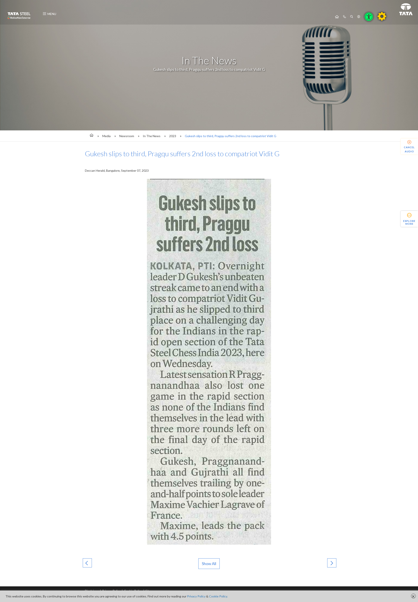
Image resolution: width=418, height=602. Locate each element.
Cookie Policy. (218, 596)
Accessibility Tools (368, 16)
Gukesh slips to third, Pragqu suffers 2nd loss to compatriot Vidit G (230, 136)
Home (337, 16)
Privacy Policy (196, 596)
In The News (151, 136)
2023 (172, 136)
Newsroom (126, 136)
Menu (51, 14)
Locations (358, 16)
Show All (209, 563)
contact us (344, 16)
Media (106, 136)
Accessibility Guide (382, 16)
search (351, 16)
